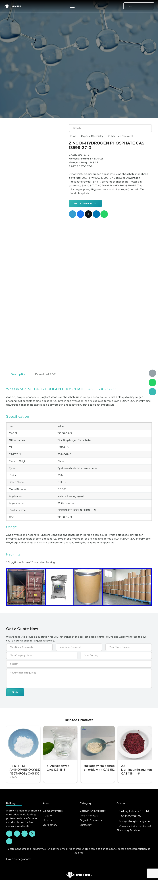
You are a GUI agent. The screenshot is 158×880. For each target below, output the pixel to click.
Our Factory (50, 824)
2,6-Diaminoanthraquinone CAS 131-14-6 (137, 769)
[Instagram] (9, 841)
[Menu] (72, 6)
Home (72, 136)
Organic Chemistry (92, 136)
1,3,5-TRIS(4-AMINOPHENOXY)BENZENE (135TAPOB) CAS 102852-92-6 (30, 771)
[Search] (147, 6)
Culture (47, 815)
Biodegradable (22, 859)
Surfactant (86, 824)
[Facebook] (9, 834)
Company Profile (53, 810)
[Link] (12, 6)
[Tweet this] (88, 214)
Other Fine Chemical (120, 136)
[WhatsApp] (152, 382)
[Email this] (72, 214)
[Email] (152, 373)
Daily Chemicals (89, 815)
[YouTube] (24, 834)
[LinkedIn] (17, 834)
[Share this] (80, 214)
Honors (47, 820)
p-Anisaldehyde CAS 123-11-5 (58, 768)
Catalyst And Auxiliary (93, 810)
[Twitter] (32, 834)
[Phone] (152, 391)
